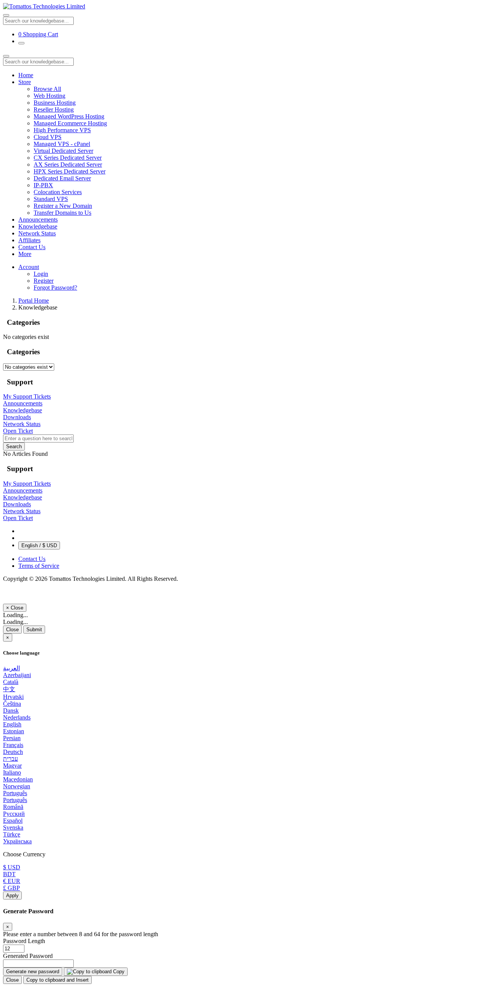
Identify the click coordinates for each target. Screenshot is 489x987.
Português (15, 793)
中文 (9, 689)
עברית (10, 758)
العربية (11, 668)
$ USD (11, 867)
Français (13, 745)
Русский (14, 813)
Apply (12, 895)
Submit (34, 629)
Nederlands (17, 717)
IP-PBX (43, 185)
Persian (12, 738)
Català (10, 682)
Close (12, 629)
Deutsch (13, 752)
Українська (17, 841)
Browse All (47, 89)
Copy (118, 971)
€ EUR (11, 881)
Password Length (24, 941)
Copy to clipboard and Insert (57, 980)
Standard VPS (51, 199)
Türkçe (11, 834)
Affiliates (29, 240)
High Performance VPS (62, 130)
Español (13, 820)
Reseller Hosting (54, 109)
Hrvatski (13, 697)
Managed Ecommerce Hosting (70, 123)
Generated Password (28, 956)
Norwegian (16, 786)
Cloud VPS (48, 137)
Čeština (12, 703)
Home (25, 75)
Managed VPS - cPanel (62, 144)
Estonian (13, 731)
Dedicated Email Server (62, 178)
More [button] (24, 254)
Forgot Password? (55, 287)
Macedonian (18, 779)
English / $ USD (39, 545)
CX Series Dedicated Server (68, 157)
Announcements (38, 219)
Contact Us (31, 247)
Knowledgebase (37, 226)
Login (41, 274)
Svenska (13, 827)
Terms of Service (38, 565)
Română (13, 807)
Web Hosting (49, 95)
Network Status (37, 233)
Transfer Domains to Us (62, 212)
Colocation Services (58, 192)
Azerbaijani (17, 675)
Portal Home (33, 300)
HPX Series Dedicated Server (69, 171)
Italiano (12, 772)
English (12, 724)
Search (14, 446)
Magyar (12, 765)
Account (28, 267)
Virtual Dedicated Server (63, 150)
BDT (9, 874)
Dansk (11, 710)
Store (24, 82)
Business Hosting (55, 102)
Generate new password (32, 971)
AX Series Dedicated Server (68, 164)
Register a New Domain (63, 206)
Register (43, 280)
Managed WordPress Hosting (69, 116)
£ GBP (11, 888)
